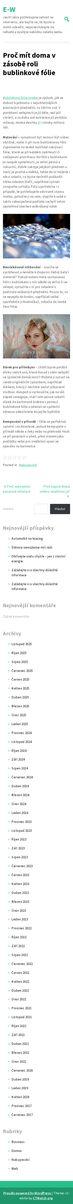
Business (18, 1142)
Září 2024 (18, 759)
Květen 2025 (20, 688)
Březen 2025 (20, 706)
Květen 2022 (20, 981)
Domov (16, 1151)
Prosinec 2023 (21, 822)
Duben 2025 (20, 697)
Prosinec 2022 (21, 928)
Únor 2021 (18, 1061)
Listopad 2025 (21, 644)
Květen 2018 (20, 1097)
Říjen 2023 (18, 839)
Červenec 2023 (22, 866)
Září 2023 (18, 848)
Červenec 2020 (22, 1070)
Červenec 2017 (22, 1115)
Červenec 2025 (22, 671)
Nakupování (28, 465)
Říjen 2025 (18, 653)
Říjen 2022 (18, 937)
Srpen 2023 (19, 857)
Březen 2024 (20, 795)
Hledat (8, 509)
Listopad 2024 (21, 742)
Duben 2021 (20, 1044)
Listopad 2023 (21, 830)
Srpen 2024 (19, 768)
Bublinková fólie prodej (20, 98)
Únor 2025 (18, 715)
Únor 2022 (18, 999)
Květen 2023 (20, 884)
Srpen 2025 (19, 662)
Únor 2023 (18, 910)
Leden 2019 (19, 1088)
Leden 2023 (19, 919)
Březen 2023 (20, 902)
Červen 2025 (20, 679)
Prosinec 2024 (21, 733)
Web (14, 1168)
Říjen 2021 (18, 1026)
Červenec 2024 (22, 777)
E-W (9, 9)
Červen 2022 (20, 973)
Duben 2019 (20, 1079)
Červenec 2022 (22, 964)
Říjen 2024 (18, 751)
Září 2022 (18, 946)
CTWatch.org (43, 1198)
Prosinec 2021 (21, 1008)
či (39, 122)
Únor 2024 (18, 804)
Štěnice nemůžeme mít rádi (31, 547)
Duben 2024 (20, 786)
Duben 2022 (20, 990)
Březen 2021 (20, 1052)
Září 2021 (18, 1035)
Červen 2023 (20, 875)
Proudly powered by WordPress (27, 1193)
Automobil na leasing (27, 538)
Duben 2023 (20, 893)
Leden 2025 (19, 724)
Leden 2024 (19, 813)
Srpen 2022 (19, 955)
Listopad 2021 (21, 1017)
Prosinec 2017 (21, 1106)
